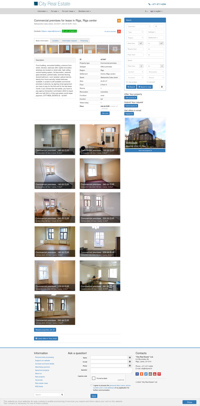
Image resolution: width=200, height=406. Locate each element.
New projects (40, 376)
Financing (84, 40)
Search (132, 87)
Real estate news (41, 383)
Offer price (105, 113)
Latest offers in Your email (47, 338)
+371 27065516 (70, 31)
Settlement (152, 37)
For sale (54, 11)
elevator (152, 82)
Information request (69, 40)
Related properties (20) (44, 330)
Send (94, 396)
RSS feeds (39, 386)
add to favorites (111, 31)
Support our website (42, 360)
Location (55, 40)
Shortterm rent (84, 11)
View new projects (144, 150)
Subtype (151, 32)
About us (38, 373)
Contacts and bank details (44, 363)
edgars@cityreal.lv (54, 31)
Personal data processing (44, 357)
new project (132, 82)
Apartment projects (42, 370)
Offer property (130, 98)
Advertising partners (42, 367)
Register (128, 114)
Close (189, 402)
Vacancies (39, 380)
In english (157, 11)
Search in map (145, 87)
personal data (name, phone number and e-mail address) (112, 386)
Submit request (130, 106)
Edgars (44, 31)
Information (42, 11)
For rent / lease (68, 11)
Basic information (42, 40)
